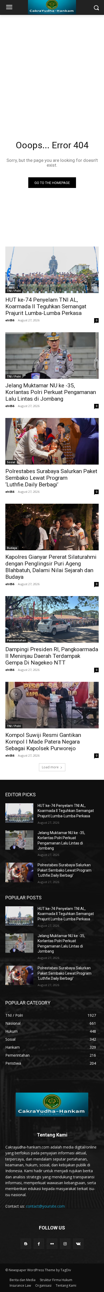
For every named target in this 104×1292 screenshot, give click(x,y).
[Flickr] (52, 1243)
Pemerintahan (16, 640)
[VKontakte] (78, 1243)
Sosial (11, 462)
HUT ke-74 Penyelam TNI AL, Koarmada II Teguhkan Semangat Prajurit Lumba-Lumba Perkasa (45, 306)
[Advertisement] (52, 69)
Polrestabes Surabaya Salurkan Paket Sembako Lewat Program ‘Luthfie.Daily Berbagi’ (51, 478)
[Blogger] (26, 1243)
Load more (50, 767)
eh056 (9, 320)
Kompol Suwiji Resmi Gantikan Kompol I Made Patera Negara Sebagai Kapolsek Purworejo (43, 742)
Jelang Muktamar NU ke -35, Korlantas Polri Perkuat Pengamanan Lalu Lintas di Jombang (50, 392)
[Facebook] (39, 1243)
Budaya (12, 548)
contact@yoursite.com (45, 1206)
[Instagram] (65, 1243)
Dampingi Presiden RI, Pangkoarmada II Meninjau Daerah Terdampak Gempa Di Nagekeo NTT (51, 656)
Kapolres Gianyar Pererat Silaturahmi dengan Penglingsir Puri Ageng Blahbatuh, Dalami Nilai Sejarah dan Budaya (51, 567)
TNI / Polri (14, 291)
